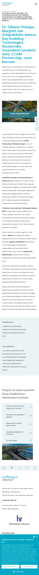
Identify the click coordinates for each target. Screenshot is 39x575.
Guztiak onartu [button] (10, 566)
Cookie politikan (14, 563)
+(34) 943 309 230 (9, 500)
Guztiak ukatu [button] (29, 566)
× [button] (37, 537)
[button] (20, 572)
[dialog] (19, 554)
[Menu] (36, 4)
